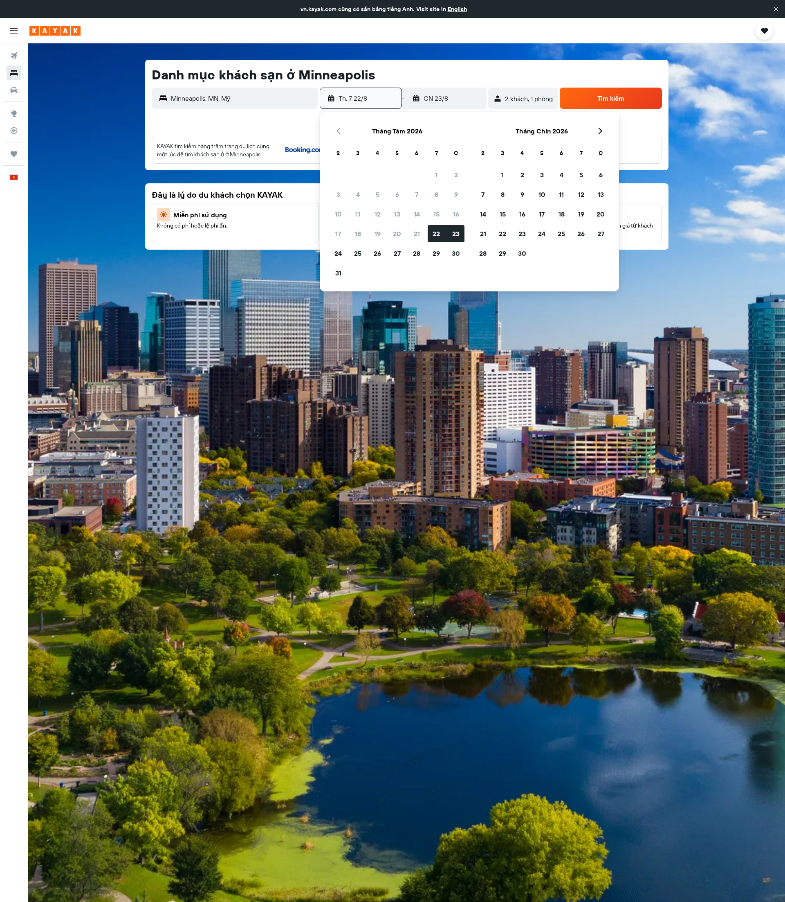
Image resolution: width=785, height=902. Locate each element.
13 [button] (397, 214)
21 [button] (417, 234)
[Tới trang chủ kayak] (55, 31)
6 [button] (397, 194)
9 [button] (456, 194)
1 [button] (436, 175)
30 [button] (456, 253)
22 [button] (436, 234)
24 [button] (338, 253)
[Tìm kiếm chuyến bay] (14, 55)
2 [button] (456, 175)
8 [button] (436, 194)
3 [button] (338, 194)
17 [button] (338, 234)
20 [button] (397, 234)
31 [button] (338, 273)
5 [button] (377, 194)
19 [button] (378, 234)
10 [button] (338, 214)
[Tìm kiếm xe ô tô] (14, 90)
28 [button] (416, 253)
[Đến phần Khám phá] (14, 113)
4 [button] (358, 194)
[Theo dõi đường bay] (14, 130)
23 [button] (456, 234)
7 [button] (416, 194)
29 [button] (436, 253)
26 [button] (377, 253)
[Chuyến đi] (14, 154)
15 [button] (436, 214)
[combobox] (242, 98)
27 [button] (397, 253)
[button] (776, 9)
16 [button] (456, 214)
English (457, 9)
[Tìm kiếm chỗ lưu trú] (14, 73)
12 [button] (378, 214)
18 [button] (358, 234)
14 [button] (417, 214)
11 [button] (357, 214)
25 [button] (357, 253)
